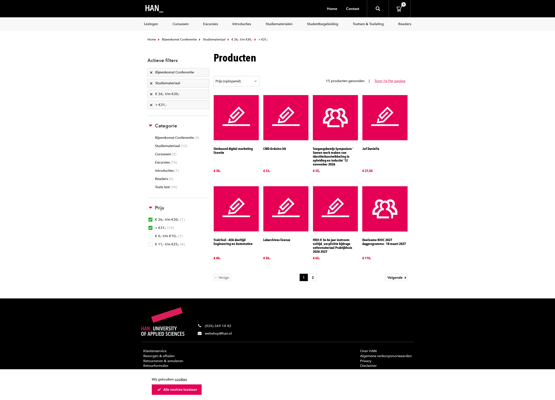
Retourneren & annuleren (163, 361)
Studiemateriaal (213, 39)
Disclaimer (368, 366)
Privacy (365, 361)
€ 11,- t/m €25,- (169, 244)
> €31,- (164, 228)
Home (332, 8)
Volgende (395, 277)
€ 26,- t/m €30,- (241, 39)
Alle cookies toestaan (180, 389)
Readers (163, 179)
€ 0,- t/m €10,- (168, 236)
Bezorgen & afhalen (159, 356)
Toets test (165, 187)
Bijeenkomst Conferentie (179, 39)
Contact (352, 8)
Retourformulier (155, 366)
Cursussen (165, 154)
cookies (181, 379)
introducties (166, 170)
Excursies (165, 162)
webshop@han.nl (218, 333)
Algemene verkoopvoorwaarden (386, 356)
